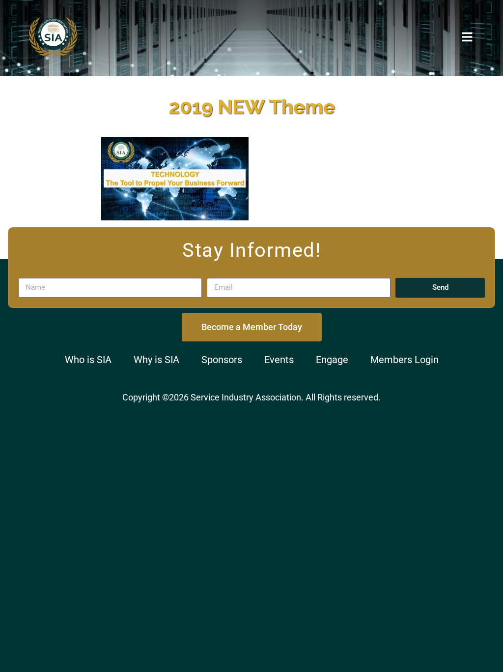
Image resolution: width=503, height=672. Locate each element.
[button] (467, 37)
